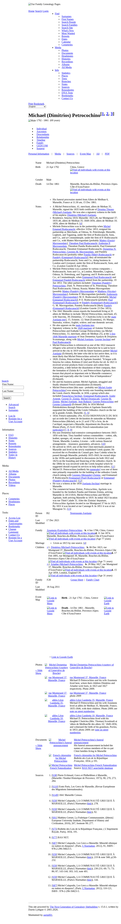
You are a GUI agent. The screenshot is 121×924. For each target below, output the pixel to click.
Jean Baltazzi (84, 401)
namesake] (95, 469)
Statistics (13, 452)
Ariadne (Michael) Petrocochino (67, 564)
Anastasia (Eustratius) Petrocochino (64, 530)
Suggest (40, 148)
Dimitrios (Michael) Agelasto (81, 215)
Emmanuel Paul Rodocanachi (97, 277)
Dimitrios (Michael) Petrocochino (67, 547)
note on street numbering (82, 711)
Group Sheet (77, 579)
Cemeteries (14, 498)
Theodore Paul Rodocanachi (83, 243)
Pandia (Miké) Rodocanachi (98, 254)
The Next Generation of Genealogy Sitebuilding (74, 906)
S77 (54, 837)
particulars (58, 429)
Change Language (13, 530)
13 (69, 509)
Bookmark (39, 103)
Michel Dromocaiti (90, 398)
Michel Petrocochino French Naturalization (95, 765)
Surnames (13, 410)
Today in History (13, 456)
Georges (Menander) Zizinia (86, 475)
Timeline (41, 140)
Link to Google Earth (62, 657)
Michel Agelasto (85, 339)
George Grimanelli (62, 404)
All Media (14, 471)
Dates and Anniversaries (15, 522)
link (89, 803)
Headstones (14, 501)
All (97, 153)
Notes (11, 440)
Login (46, 11)
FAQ (11, 435)
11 (113, 466)
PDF (107, 153)
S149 (55, 795)
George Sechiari (103, 339)
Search (5, 381)
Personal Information (38, 153)
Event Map (85, 153)
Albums (12, 474)
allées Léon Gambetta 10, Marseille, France (91, 715)
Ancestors (41, 131)
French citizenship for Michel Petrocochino (95, 755)
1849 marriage (85, 328)
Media (58, 47)
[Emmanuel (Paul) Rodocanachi (84, 478)
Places (12, 504)
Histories (13, 437)
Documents (14, 476)
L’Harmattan (88, 846)
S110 (55, 786)
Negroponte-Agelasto (81, 513)
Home (31, 11)
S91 (54, 817)
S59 (54, 800)
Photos (12, 479)
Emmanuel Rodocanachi (96, 396)
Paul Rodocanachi (62, 342)
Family (40, 142)
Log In (12, 416)
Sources (12, 449)
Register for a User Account (15, 420)
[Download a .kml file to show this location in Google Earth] (110, 603)
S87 (54, 843)
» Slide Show (38, 672)
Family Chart (92, 579)
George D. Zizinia (70, 398)
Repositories (15, 446)
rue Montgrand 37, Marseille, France (88, 677)
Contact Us (14, 535)
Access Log (14, 518)
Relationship (43, 137)
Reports (12, 443)
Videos (12, 485)
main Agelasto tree (85, 325)
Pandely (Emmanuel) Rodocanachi (70, 257)
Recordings (14, 482)
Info (57, 70)
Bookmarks (14, 526)
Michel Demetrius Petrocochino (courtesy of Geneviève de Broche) (92, 666)
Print (30, 103)
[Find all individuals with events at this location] (94, 172)
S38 (54, 775)
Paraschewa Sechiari (72, 396)
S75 (54, 829)
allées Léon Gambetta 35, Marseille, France (91, 700)
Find (57, 13)
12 (80, 480)
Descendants (43, 134)
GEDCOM (42, 145)
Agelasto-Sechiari (91, 483)
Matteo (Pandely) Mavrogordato (78, 291)
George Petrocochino (103, 401)
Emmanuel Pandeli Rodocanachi (69, 280)
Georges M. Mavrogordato (80, 251)
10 (103, 444)
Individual (42, 128)
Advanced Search (14, 406)
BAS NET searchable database (97, 768)
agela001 (47, 915)
